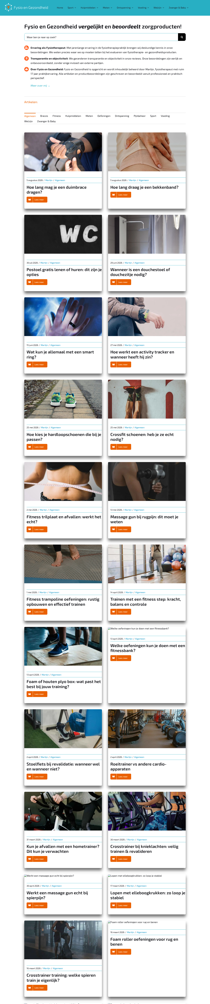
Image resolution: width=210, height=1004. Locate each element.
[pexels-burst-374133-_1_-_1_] (147, 298)
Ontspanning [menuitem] (122, 115)
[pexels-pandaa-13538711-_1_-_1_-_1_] (63, 710)
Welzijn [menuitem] (28, 121)
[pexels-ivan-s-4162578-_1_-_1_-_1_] (63, 792)
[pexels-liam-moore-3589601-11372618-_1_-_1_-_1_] (49, 875)
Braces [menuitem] (44, 115)
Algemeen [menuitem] (30, 115)
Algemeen (60, 180)
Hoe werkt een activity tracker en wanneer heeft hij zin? (142, 354)
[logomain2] (27, 2)
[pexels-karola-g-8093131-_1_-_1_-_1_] (147, 133)
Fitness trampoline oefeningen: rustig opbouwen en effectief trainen (63, 601)
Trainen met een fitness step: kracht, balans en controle (145, 601)
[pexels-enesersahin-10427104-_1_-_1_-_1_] (63, 216)
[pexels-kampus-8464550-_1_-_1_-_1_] (63, 133)
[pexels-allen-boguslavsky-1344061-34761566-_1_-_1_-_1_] (147, 710)
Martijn (48, 180)
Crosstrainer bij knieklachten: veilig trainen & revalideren (144, 849)
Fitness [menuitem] (57, 115)
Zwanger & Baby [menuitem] (46, 121)
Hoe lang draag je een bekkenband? (144, 187)
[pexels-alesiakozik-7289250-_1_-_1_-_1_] (138, 628)
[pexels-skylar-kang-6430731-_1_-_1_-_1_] (147, 216)
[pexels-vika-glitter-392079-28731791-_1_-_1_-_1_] (147, 792)
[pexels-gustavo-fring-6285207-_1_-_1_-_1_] (147, 545)
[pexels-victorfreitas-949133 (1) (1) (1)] (147, 380)
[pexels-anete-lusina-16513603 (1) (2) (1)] (133, 922)
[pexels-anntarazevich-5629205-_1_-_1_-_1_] (63, 463)
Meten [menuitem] (89, 115)
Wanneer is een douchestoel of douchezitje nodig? (140, 272)
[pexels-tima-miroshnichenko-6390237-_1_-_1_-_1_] (63, 921)
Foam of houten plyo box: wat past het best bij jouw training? (64, 684)
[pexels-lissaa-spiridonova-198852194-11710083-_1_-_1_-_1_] (63, 298)
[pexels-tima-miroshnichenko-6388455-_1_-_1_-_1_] (147, 463)
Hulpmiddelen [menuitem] (73, 115)
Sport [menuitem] (153, 115)
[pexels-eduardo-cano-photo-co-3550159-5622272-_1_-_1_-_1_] (63, 628)
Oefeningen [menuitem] (103, 115)
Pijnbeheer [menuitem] (140, 115)
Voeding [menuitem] (165, 115)
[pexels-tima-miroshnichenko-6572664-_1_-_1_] (63, 545)
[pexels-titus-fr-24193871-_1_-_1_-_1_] (135, 875)
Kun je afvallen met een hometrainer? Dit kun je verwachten (63, 849)
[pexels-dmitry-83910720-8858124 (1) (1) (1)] (63, 380)
